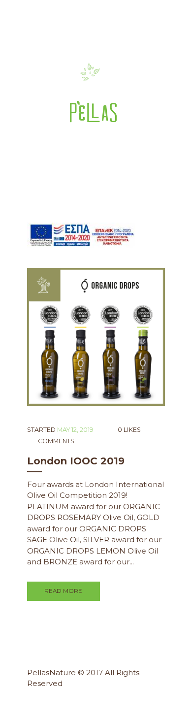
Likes (129, 429)
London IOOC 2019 (76, 461)
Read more (63, 591)
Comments (55, 441)
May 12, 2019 (75, 429)
